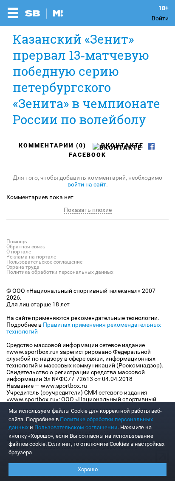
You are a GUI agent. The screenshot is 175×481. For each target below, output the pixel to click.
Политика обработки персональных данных (59, 272)
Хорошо (88, 469)
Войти (160, 18)
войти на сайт (87, 184)
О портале (18, 251)
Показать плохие (88, 209)
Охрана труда (23, 267)
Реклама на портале (31, 256)
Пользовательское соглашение (44, 261)
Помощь (16, 241)
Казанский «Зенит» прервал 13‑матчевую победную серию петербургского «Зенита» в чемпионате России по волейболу (86, 79)
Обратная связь (25, 246)
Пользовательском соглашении (76, 427)
